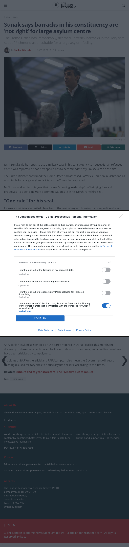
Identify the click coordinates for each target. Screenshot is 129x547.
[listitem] (64, 262)
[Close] (122, 217)
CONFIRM (40, 318)
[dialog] (64, 273)
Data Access (64, 330)
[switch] (106, 270)
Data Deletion (45, 330)
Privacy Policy (83, 330)
